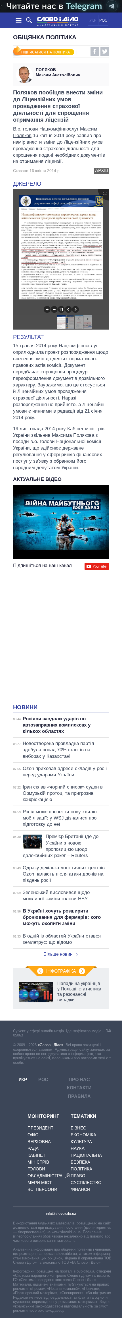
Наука (78, 1148)
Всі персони (42, 1189)
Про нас (79, 1079)
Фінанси (80, 1189)
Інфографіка (61, 971)
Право (78, 1175)
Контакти (79, 1087)
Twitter (104, 51)
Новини (25, 707)
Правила (79, 1096)
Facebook (95, 51)
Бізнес (78, 1127)
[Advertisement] (61, 637)
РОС (103, 20)
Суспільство (86, 1182)
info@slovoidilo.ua (61, 1213)
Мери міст (40, 1182)
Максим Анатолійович (58, 72)
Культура (81, 1141)
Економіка (83, 1134)
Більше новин (58, 954)
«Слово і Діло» (50, 1045)
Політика (81, 1168)
